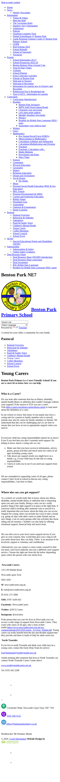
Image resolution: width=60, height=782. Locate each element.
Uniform (17, 70)
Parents (10, 57)
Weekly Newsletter (21, 12)
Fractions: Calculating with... (32, 149)
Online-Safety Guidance (24, 252)
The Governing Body (23, 23)
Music (15, 183)
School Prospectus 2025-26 (25, 62)
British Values (19, 199)
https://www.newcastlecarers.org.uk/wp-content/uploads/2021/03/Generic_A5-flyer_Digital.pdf (26, 628)
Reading (17, 102)
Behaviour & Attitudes (23, 217)
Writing (16, 128)
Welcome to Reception (23, 83)
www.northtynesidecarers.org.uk (16, 665)
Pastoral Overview (21, 215)
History (16, 170)
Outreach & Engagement (24, 207)
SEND (10, 238)
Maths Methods (26, 152)
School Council (20, 233)
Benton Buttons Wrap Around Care (29, 65)
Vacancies (17, 54)
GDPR (16, 44)
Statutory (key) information (25, 26)
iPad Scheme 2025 (21, 47)
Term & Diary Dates (22, 68)
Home (10, 7)
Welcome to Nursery (22, 81)
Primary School (29, 312)
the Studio (23, 181)
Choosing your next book (30, 110)
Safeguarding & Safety (23, 249)
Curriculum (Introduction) (25, 99)
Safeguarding (13, 246)
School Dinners (20, 73)
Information (12, 15)
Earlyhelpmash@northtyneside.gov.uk (18, 653)
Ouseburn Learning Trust (24, 33)
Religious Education (22, 173)
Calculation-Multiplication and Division (37, 144)
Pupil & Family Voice (23, 223)
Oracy (15, 131)
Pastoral (10, 212)
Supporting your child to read (32, 125)
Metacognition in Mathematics (32, 139)
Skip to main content (10, 2)
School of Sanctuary (22, 52)
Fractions (23, 146)
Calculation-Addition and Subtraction (36, 141)
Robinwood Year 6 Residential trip (29, 91)
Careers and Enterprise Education (28, 196)
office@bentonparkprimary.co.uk (21, 724)
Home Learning (20, 210)
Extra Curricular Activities (25, 75)
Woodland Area (20, 202)
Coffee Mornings (21, 231)
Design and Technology (24, 175)
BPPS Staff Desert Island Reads (33, 107)
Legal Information (18, 739)
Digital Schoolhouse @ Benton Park (29, 36)
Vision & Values (20, 18)
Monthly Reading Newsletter (32, 115)
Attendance (18, 220)
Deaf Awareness (20, 262)
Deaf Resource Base (16, 254)
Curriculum (12, 97)
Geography (18, 168)
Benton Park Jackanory (29, 104)
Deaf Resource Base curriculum (27, 260)
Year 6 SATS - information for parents (30, 94)
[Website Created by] (9, 743)
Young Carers (19, 228)
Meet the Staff (19, 20)
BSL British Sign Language (25, 265)
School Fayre (19, 236)
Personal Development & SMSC (28, 194)
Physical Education (21, 165)
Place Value (24, 157)
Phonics (22, 118)
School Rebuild (20, 49)
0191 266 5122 (14, 716)
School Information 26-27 (25, 60)
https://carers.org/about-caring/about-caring (25, 407)
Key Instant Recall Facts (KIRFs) (34, 136)
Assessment (18, 204)
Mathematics (18, 133)
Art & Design (19, 178)
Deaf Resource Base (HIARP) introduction (32, 257)
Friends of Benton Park (23, 78)
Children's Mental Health (24, 225)
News (9, 10)
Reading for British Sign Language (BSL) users (35, 267)
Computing (18, 162)
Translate (23, 327)
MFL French (18, 191)
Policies (16, 31)
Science (16, 160)
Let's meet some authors (30, 112)
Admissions (18, 28)
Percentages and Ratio (29, 154)
